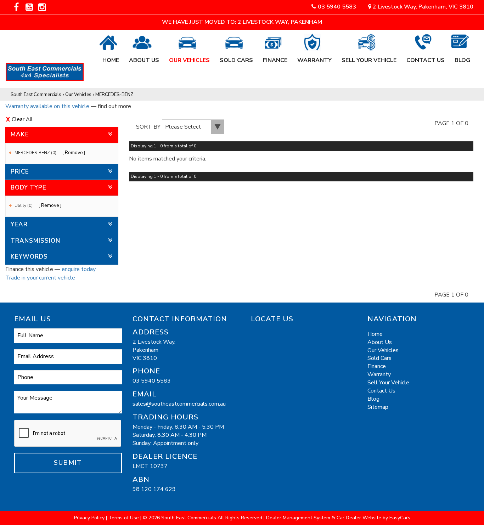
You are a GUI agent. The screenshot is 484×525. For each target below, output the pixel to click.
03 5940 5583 (337, 7)
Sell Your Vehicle (369, 56)
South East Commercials (36, 94)
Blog (462, 56)
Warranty (314, 56)
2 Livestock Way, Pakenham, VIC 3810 (422, 7)
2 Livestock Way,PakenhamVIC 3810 (154, 350)
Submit (68, 462)
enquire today (79, 269)
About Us (144, 56)
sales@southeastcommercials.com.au (179, 404)
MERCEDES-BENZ (114, 94)
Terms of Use (124, 517)
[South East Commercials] (50, 68)
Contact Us (425, 56)
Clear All (22, 119)
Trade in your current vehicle (40, 278)
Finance (275, 56)
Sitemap (377, 407)
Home (110, 56)
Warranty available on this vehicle (47, 106)
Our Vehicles (189, 56)
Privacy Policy (90, 517)
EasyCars (399, 517)
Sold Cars (236, 56)
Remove (74, 152)
